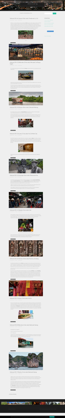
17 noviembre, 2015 (12, 326)
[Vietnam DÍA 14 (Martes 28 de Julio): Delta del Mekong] (26, 98)
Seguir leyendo (13, 42)
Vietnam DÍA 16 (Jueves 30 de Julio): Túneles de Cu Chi (24, 18)
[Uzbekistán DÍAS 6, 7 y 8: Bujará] (12, 403)
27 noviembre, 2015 (12, 260)
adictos (16, 65)
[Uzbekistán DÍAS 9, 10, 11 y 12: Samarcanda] (21, 403)
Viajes (12, 10)
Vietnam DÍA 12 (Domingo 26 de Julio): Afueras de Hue (24, 175)
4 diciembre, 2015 (12, 135)
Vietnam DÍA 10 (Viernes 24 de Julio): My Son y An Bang (24, 258)
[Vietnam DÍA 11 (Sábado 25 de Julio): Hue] (26, 200)
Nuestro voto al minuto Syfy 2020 (48, 24)
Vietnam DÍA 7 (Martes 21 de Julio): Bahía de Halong (23, 372)
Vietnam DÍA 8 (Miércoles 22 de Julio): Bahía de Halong (24, 325)
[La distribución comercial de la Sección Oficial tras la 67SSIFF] (49, 403)
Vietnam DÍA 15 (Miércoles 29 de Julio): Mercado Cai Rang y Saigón (25, 63)
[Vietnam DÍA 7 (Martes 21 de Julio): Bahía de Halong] (26, 361)
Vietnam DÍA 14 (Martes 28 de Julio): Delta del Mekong (24, 107)
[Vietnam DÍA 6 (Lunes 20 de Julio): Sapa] (4, 403)
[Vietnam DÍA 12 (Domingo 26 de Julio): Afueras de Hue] (26, 166)
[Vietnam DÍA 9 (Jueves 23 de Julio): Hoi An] (26, 288)
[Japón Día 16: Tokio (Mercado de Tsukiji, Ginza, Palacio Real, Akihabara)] (56, 403)
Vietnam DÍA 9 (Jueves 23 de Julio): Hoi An (21, 298)
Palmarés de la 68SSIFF (47, 21)
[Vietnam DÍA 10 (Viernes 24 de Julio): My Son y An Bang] (26, 248)
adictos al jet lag (32, 4)
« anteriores (12, 394)
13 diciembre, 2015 (12, 65)
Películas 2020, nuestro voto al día (48, 26)
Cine (9, 10)
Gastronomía (17, 10)
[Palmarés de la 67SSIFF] (35, 403)
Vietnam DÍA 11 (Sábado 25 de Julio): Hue (20, 210)
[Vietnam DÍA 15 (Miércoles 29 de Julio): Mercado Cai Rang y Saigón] (26, 52)
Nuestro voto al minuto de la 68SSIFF (49, 23)
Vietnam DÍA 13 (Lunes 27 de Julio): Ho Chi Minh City (23, 133)
